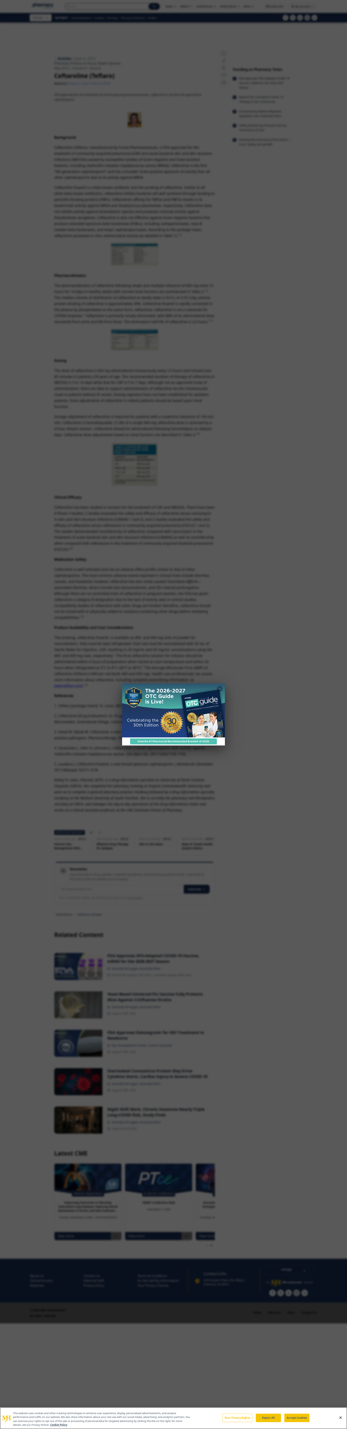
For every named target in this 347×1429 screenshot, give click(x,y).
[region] (173, 1418)
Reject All (268, 1418)
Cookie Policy (58, 1425)
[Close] (340, 1417)
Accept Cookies (297, 1418)
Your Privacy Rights (237, 1418)
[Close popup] (219, 689)
